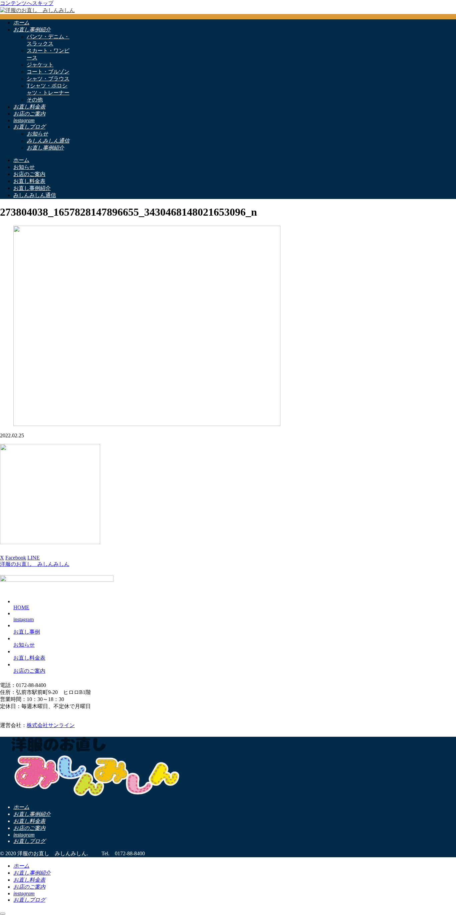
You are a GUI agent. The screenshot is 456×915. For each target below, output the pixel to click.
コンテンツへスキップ (26, 3)
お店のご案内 (29, 671)
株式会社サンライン (51, 725)
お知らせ (24, 645)
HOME (21, 607)
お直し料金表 (29, 658)
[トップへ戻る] (2, 914)
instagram (23, 619)
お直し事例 (26, 632)
